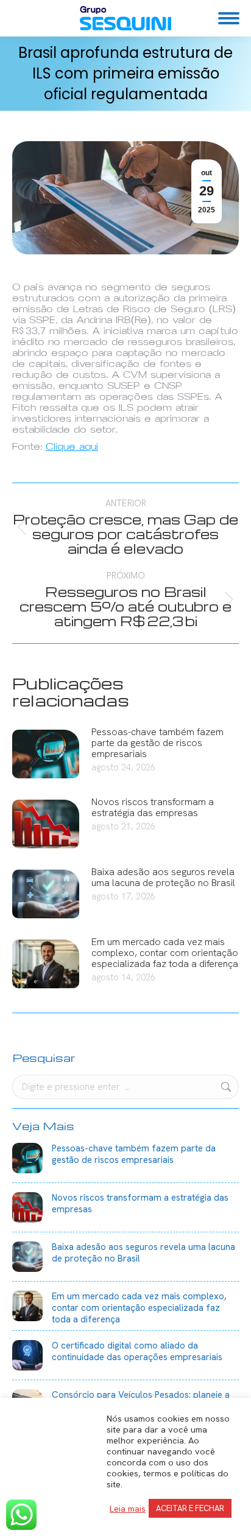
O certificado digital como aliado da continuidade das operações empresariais (137, 1351)
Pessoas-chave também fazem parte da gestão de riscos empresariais (157, 743)
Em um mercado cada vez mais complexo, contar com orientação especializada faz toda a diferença (164, 953)
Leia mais (128, 1508)
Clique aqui (72, 446)
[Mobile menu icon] (229, 18)
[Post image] (45, 754)
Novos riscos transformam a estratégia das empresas (152, 808)
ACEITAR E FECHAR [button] (190, 1508)
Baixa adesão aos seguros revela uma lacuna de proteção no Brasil (163, 877)
